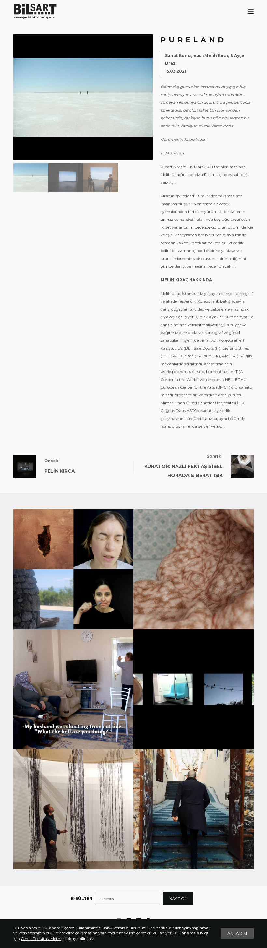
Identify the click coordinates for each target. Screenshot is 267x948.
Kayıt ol (178, 898)
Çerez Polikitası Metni (41, 938)
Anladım (237, 933)
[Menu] (251, 11)
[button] (145, 97)
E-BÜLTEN (81, 898)
